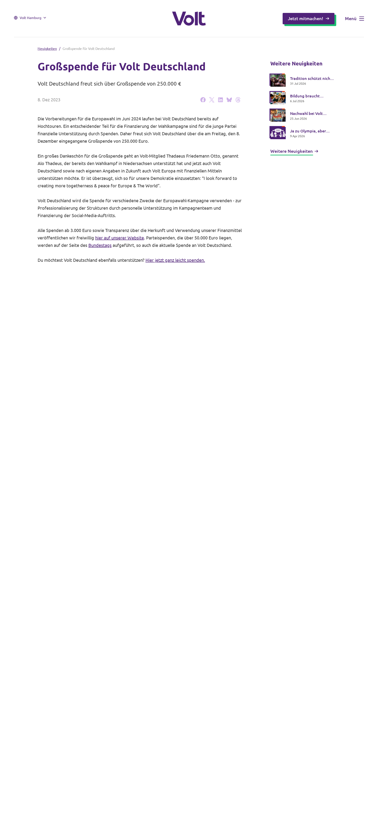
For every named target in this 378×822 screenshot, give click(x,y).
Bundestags (100, 245)
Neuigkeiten (47, 49)
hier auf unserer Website (119, 237)
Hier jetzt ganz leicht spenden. (175, 260)
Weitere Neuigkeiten (291, 151)
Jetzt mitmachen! (305, 18)
